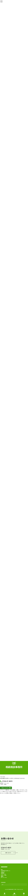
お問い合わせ (14, 894)
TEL (23, 894)
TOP (2, 884)
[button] (6, 788)
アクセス (4, 894)
